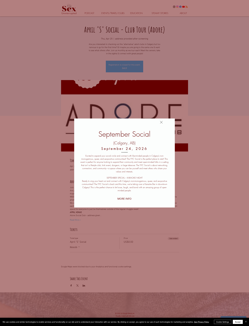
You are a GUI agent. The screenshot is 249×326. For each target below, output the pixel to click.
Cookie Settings (222, 322)
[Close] (245, 322)
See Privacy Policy (201, 322)
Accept (238, 322)
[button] (161, 122)
